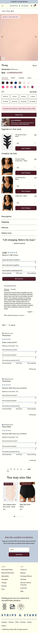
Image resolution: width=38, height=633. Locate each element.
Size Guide (23, 579)
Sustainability (5, 576)
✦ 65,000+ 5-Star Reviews (19, 1)
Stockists (3, 586)
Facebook (23, 622)
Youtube (29, 622)
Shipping (22, 573)
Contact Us (23, 569)
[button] (35, 6)
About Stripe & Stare (7, 569)
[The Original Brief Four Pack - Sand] (10, 492)
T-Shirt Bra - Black (21, 196)
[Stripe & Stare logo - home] (19, 5)
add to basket (26, 148)
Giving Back (4, 579)
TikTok (17, 622)
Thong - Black (10, 11)
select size (19, 115)
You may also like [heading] (19, 477)
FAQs (21, 591)
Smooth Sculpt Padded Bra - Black (21, 159)
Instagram (4, 622)
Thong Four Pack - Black (21, 135)
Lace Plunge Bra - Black (20, 178)
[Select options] (15, 499)
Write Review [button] (19, 279)
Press (2, 589)
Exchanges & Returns (26, 576)
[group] (19, 252)
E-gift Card (23, 588)
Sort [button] (4, 325)
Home (3, 11)
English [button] (30, 311)
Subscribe (19, 554)
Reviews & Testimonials (7, 573)
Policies (3, 625)
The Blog (3, 582)
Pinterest (11, 622)
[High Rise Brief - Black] (27, 492)
